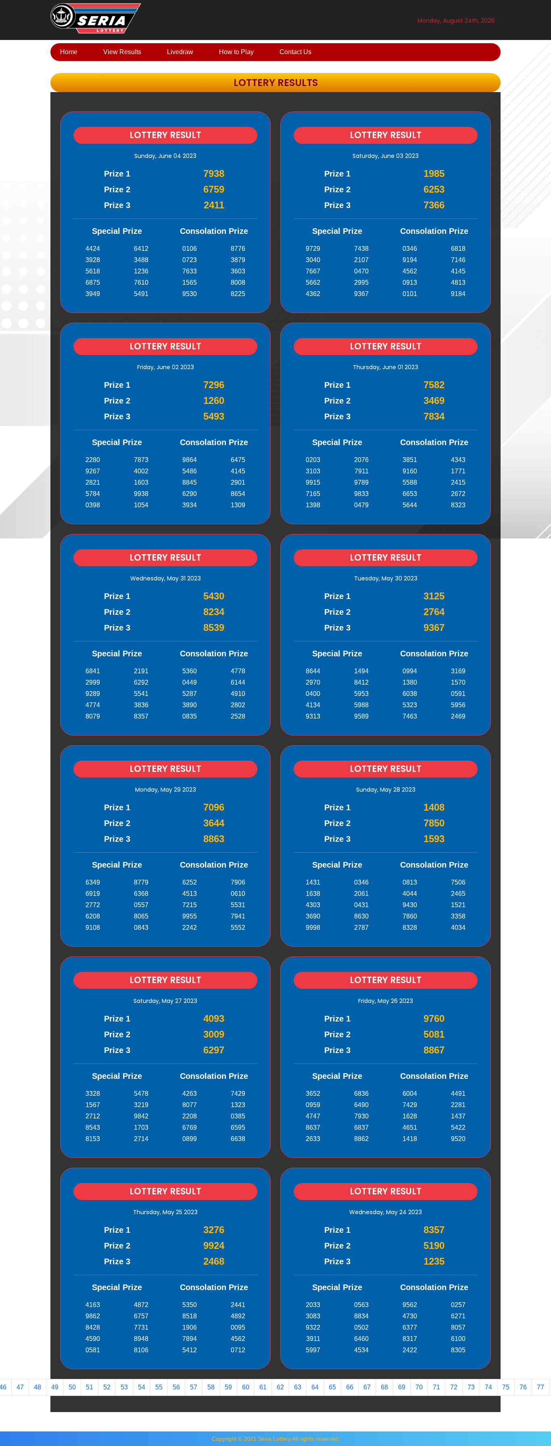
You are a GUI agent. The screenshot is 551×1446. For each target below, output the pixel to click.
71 (436, 1387)
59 (228, 1387)
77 (540, 1387)
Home (68, 51)
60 (245, 1387)
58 (211, 1387)
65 (332, 1387)
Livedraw (180, 51)
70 (419, 1387)
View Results (122, 51)
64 (315, 1387)
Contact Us (295, 51)
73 (471, 1387)
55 (159, 1387)
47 (20, 1387)
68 (384, 1387)
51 (89, 1387)
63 (297, 1387)
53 (124, 1387)
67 (367, 1387)
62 (280, 1387)
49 (54, 1387)
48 (37, 1387)
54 (141, 1387)
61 (263, 1387)
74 (488, 1387)
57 (193, 1387)
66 (349, 1387)
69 (401, 1387)
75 (505, 1387)
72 (453, 1387)
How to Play (236, 51)
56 (176, 1387)
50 (72, 1387)
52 (107, 1387)
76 (523, 1387)
